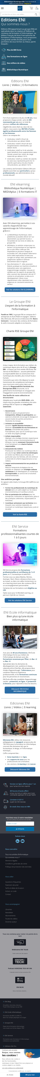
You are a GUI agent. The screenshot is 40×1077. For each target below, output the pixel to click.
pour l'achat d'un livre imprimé (23, 785)
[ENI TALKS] (20, 943)
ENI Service (9, 1036)
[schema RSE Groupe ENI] (20, 360)
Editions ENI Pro (10, 1046)
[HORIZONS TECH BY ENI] (20, 961)
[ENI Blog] (20, 980)
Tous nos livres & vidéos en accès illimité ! (20, 2)
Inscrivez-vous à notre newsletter (19, 818)
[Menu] (2, 8)
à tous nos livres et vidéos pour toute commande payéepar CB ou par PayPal (23, 793)
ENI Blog (8, 1002)
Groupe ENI (9, 1023)
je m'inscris (20, 829)
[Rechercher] (36, 14)
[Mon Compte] (37, 8)
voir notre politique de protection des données (19, 819)
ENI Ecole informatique (13, 1012)
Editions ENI (20, 8)
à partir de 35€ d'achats (18, 801)
